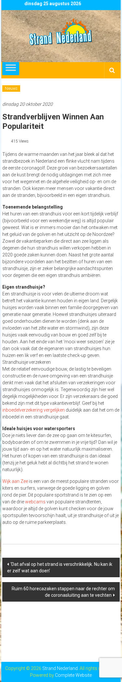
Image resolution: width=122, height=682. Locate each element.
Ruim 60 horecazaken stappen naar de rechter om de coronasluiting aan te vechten (63, 592)
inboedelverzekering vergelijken (33, 410)
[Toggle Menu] (11, 68)
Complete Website (73, 675)
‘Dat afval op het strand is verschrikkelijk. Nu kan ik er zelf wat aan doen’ (59, 567)
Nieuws (11, 88)
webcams (35, 501)
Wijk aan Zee (15, 481)
